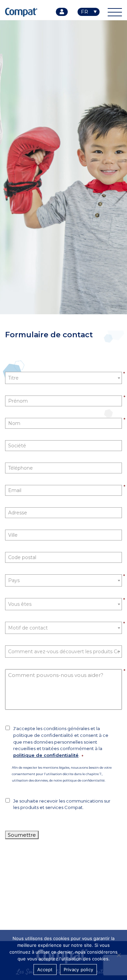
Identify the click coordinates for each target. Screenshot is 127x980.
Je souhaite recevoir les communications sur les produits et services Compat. (61, 804)
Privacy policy (78, 969)
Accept (45, 969)
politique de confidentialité (46, 755)
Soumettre (22, 835)
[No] (118, 955)
